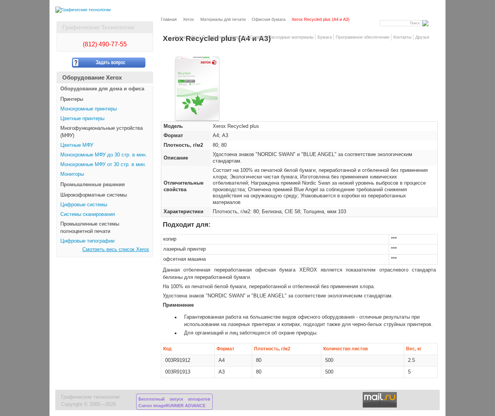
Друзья (422, 37)
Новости (237, 37)
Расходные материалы (291, 37)
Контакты (402, 37)
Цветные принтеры (82, 118)
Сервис (257, 37)
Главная (169, 19)
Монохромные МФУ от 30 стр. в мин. (103, 164)
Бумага (324, 37)
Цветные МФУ (76, 145)
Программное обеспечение (362, 37)
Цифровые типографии (87, 241)
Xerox (188, 19)
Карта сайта (186, 37)
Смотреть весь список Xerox (115, 249)
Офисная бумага (268, 19)
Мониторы (72, 174)
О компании (213, 37)
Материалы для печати (223, 19)
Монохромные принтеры (88, 109)
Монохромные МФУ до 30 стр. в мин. (103, 155)
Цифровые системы (83, 204)
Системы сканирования (87, 214)
